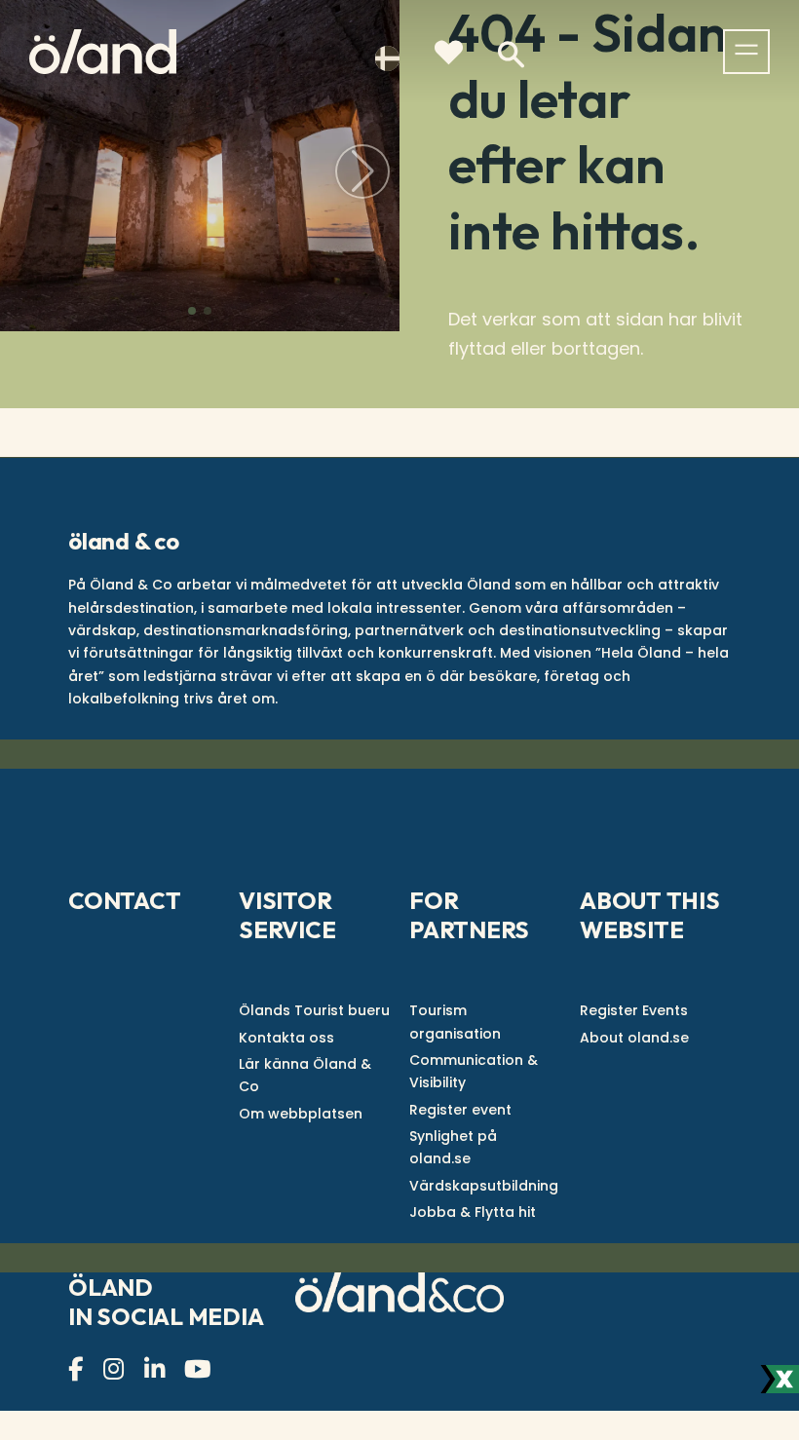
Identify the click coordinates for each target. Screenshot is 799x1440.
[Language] (387, 56)
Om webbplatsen (300, 1113)
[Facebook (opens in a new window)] (78, 1369)
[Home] (102, 51)
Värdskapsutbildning (483, 1185)
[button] (192, 311)
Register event (460, 1109)
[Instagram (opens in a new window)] (116, 1369)
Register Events (634, 1010)
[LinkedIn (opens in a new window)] (157, 1369)
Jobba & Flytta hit (472, 1212)
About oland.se (634, 1037)
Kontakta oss (286, 1037)
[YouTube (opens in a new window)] (200, 1369)
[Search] (511, 55)
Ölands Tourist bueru (314, 1010)
